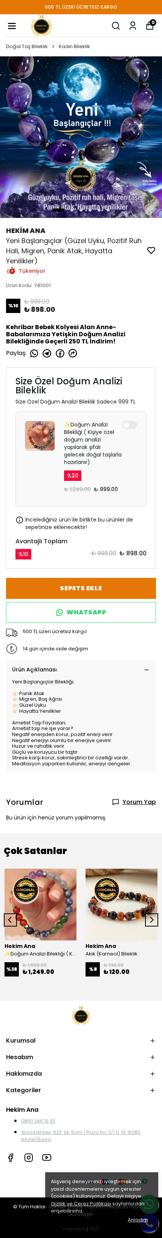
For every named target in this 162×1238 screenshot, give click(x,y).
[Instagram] (28, 1157)
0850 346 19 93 (38, 1121)
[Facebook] (10, 1157)
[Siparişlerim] (133, 25)
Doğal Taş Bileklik (27, 46)
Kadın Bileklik (74, 46)
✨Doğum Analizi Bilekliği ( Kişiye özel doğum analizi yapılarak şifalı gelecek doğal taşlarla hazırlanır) (93, 443)
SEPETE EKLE (81, 588)
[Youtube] (46, 1157)
